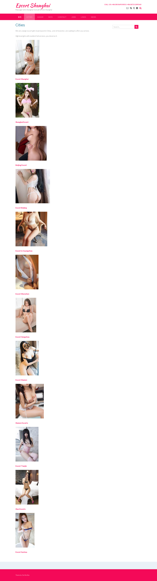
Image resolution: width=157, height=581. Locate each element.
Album (40, 17)
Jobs (73, 17)
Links (83, 17)
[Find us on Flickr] (137, 8)
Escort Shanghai (33, 5)
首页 (19, 17)
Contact (62, 17)
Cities (29, 17)
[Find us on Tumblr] (134, 8)
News (93, 17)
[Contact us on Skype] (131, 8)
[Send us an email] (127, 8)
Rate (50, 17)
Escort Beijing (21, 208)
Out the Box (25, 575)
